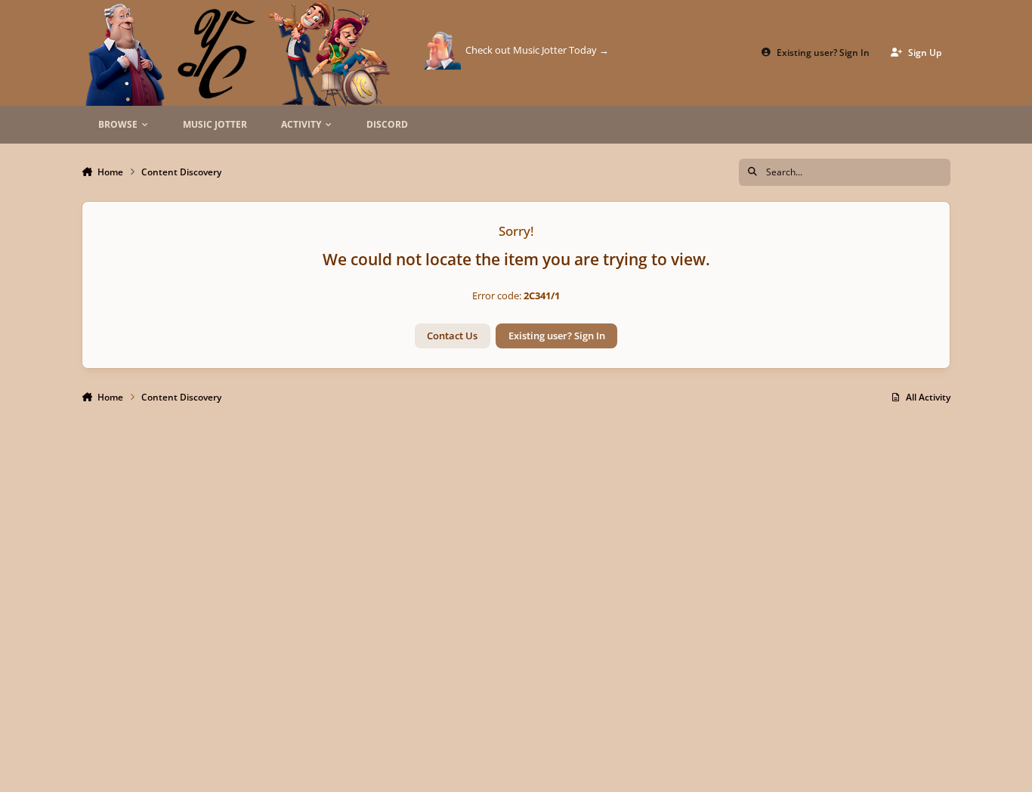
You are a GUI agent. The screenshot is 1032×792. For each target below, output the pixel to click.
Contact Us (452, 335)
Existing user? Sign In (556, 335)
